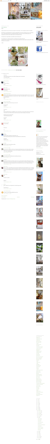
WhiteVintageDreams (6, 93)
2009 (38, 408)
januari (39, 437)
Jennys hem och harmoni (39, 356)
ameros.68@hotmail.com (39, 131)
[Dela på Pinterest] (21, 70)
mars (39, 435)
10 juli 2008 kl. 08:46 (8, 85)
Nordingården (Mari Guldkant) (40, 383)
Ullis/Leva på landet (6, 101)
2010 (38, 407)
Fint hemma (37, 345)
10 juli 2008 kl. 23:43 (7, 188)
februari (39, 436)
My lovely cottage (38, 382)
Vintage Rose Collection (39, 392)
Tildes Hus (37, 387)
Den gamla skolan (38, 342)
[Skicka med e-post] (17, 70)
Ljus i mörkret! (40, 418)
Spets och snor (38, 386)
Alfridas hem (38, 337)
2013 (38, 403)
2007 (38, 439)
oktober (39, 413)
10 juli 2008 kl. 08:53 (7, 99)
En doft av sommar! (40, 427)
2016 (38, 399)
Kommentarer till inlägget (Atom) (10, 198)
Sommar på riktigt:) (40, 428)
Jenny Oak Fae (6, 122)
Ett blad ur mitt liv (38, 344)
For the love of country (39, 346)
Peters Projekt (38, 385)
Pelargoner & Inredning (39, 384)
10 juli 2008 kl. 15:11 (7, 157)
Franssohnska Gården (39, 347)
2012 (38, 404)
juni (38, 431)
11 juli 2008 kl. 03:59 (7, 193)
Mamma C (5, 87)
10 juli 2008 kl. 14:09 (7, 140)
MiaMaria (5, 174)
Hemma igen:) (40, 423)
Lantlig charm (38, 362)
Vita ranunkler (38, 393)
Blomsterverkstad (38, 341)
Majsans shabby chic (39, 375)
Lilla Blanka (38, 364)
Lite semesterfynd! (40, 422)
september (39, 414)
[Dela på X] (19, 70)
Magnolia (37, 373)
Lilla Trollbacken (38, 365)
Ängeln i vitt (38, 395)
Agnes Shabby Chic (39, 336)
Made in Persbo (38, 372)
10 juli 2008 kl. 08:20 (8, 78)
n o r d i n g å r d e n (6, 147)
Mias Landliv (38, 377)
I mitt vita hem (38, 355)
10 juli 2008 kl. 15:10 (7, 152)
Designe (37, 343)
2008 (38, 409)
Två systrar (37, 388)
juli (38, 417)
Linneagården (38, 366)
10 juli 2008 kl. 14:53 (7, 145)
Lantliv (37, 363)
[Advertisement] (25, 22)
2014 (38, 402)
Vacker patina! (40, 419)
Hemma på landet (38, 352)
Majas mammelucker (39, 374)
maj (38, 432)
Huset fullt (37, 353)
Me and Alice (38, 376)
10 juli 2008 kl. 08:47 (8, 91)
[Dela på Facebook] (20, 70)
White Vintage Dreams (39, 394)
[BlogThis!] (18, 70)
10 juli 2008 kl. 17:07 (7, 164)
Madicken (5, 166)
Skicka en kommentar (4, 195)
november (39, 412)
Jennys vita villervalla (39, 357)
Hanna (4, 159)
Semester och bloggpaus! (41, 424)
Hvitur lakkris (38, 354)
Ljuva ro (37, 367)
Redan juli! (39, 429)
